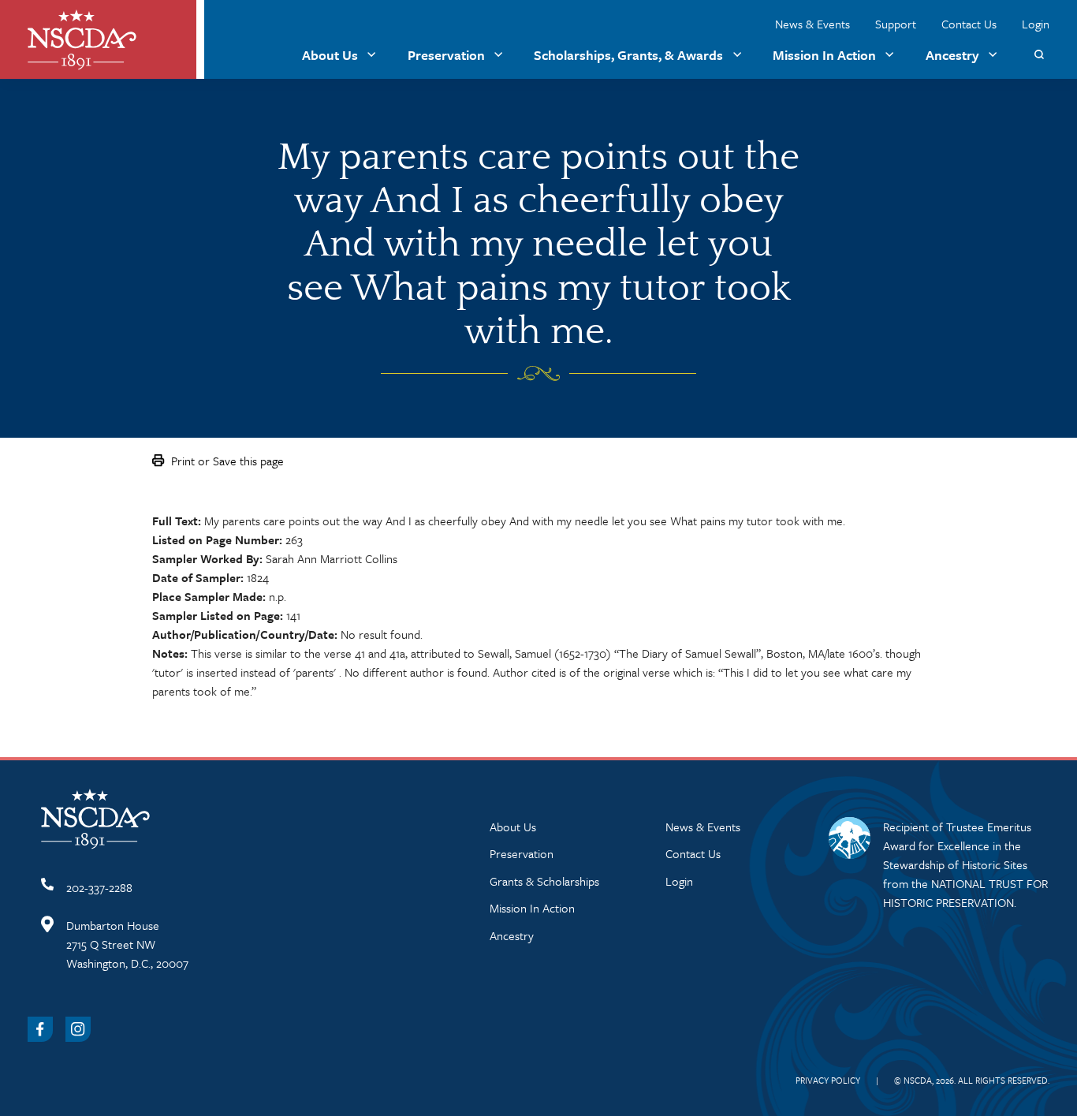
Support (895, 23)
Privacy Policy (828, 1080)
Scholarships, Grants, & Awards (628, 55)
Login (1035, 23)
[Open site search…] (1038, 54)
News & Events (812, 23)
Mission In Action (824, 55)
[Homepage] (82, 39)
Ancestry (952, 55)
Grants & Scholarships (544, 881)
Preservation (446, 55)
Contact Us (969, 23)
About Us (330, 55)
